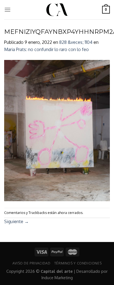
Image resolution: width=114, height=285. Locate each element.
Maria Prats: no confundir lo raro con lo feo (46, 49)
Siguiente (16, 221)
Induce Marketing (57, 277)
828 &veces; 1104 (75, 42)
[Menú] (7, 9)
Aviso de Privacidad (31, 263)
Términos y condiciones (78, 263)
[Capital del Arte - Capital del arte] (57, 9)
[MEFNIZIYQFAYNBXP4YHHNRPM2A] (57, 130)
